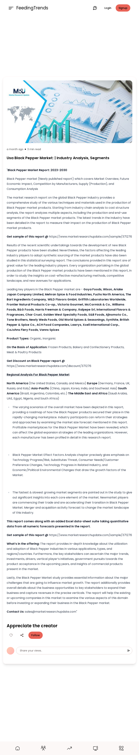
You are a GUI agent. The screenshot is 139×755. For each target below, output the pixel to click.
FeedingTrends (32, 8)
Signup (123, 8)
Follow (35, 635)
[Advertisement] (69, 45)
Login (107, 8)
